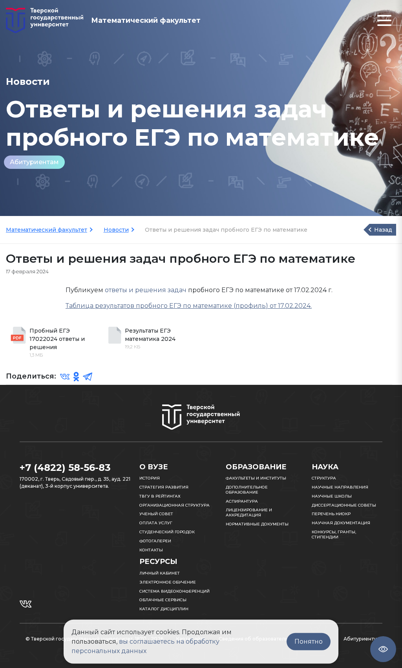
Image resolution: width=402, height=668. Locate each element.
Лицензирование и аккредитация (249, 512)
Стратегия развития (163, 487)
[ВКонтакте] (64, 376)
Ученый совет (156, 513)
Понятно (308, 641)
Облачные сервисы (162, 599)
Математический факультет (46, 229)
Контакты (151, 550)
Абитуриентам (34, 162)
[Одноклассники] (76, 376)
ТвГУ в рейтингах (160, 496)
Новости (116, 229)
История (149, 478)
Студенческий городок (167, 531)
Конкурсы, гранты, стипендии (334, 534)
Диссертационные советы (344, 505)
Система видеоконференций (174, 591)
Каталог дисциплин (163, 608)
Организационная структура (174, 505)
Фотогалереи (155, 541)
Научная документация (341, 522)
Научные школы (332, 496)
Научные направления (340, 487)
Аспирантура (242, 501)
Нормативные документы (257, 524)
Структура (324, 478)
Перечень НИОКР (331, 513)
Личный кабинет (159, 573)
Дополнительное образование (247, 490)
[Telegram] (87, 376)
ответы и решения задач (145, 290)
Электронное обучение (167, 582)
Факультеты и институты (256, 478)
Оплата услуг (155, 522)
